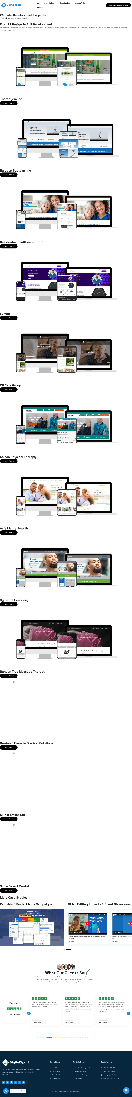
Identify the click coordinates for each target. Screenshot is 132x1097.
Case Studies (65, 3)
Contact (40, 7)
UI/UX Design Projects (84, 904)
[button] (62, 949)
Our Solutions (49, 3)
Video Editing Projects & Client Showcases (31, 904)
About (39, 3)
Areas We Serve (81, 3)
